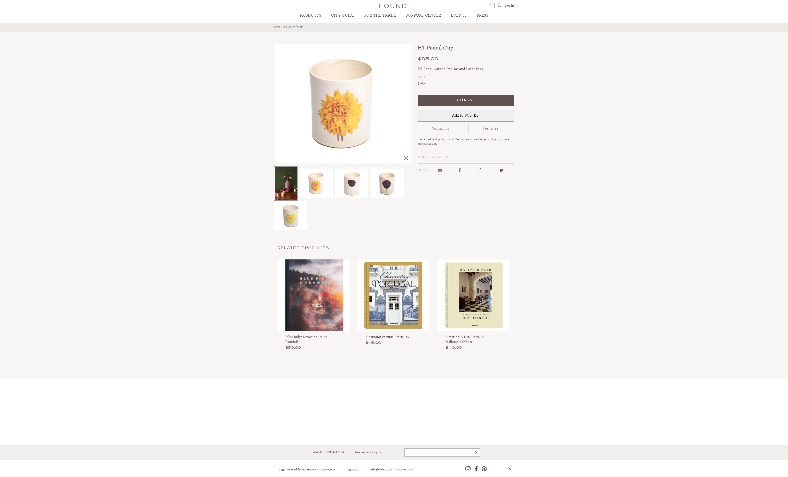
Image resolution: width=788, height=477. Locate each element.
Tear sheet (491, 128)
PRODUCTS (310, 15)
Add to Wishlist (466, 115)
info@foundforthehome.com (391, 469)
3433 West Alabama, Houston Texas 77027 (307, 469)
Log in (509, 5)
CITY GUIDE (342, 15)
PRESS (482, 15)
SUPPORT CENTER (423, 15)
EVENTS (459, 15)
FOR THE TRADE (380, 15)
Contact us (440, 128)
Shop (277, 26)
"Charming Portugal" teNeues (387, 336)
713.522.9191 (355, 469)
